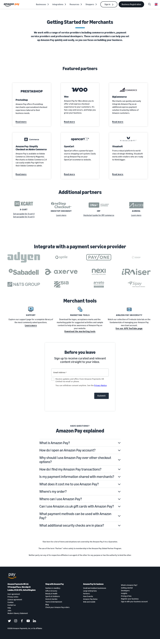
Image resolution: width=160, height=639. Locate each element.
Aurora (136, 211)
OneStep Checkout (61, 211)
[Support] (31, 309)
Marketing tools (80, 315)
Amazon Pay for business (93, 584)
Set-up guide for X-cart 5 (23, 216)
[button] (80, 442)
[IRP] (98, 205)
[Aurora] (136, 205)
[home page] (11, 4)
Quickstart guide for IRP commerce (98, 215)
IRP (98, 211)
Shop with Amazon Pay (54, 584)
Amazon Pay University (129, 315)
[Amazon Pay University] (129, 309)
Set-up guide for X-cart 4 (23, 214)
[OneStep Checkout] (61, 205)
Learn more (61, 215)
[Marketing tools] (80, 309)
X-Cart (24, 209)
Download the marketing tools (80, 331)
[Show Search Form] (149, 4)
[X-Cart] (24, 204)
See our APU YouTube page (129, 328)
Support (31, 315)
